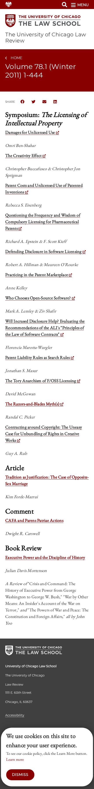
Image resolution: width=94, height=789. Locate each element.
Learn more (15, 759)
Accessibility (14, 715)
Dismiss (20, 775)
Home (16, 58)
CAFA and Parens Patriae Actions (34, 520)
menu (83, 5)
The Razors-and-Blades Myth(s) (32, 404)
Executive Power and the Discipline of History (45, 557)
